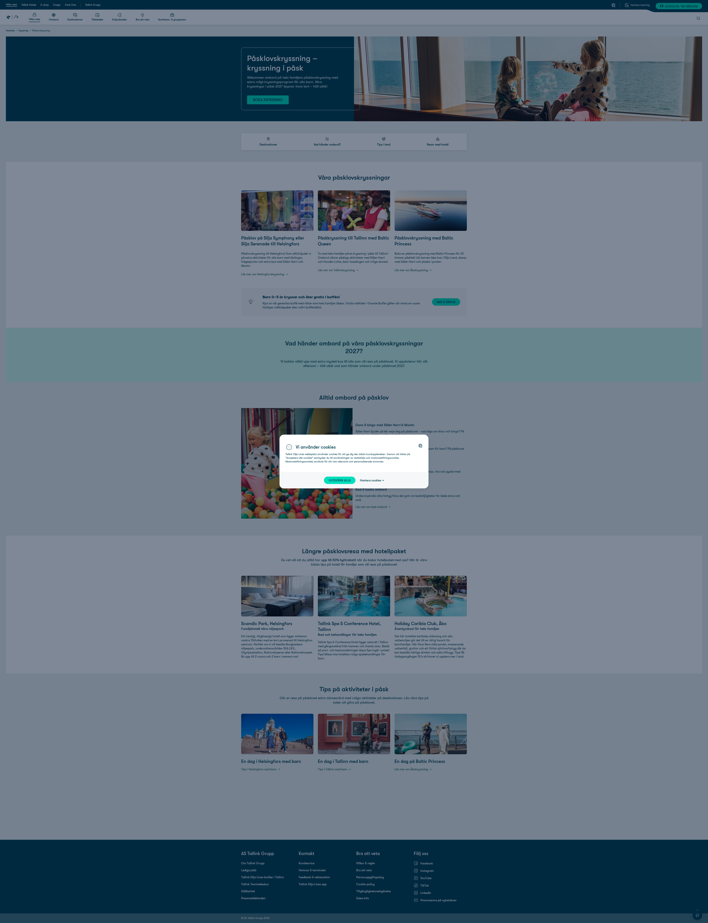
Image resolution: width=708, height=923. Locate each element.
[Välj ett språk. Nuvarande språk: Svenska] (420, 445)
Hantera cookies (370, 480)
